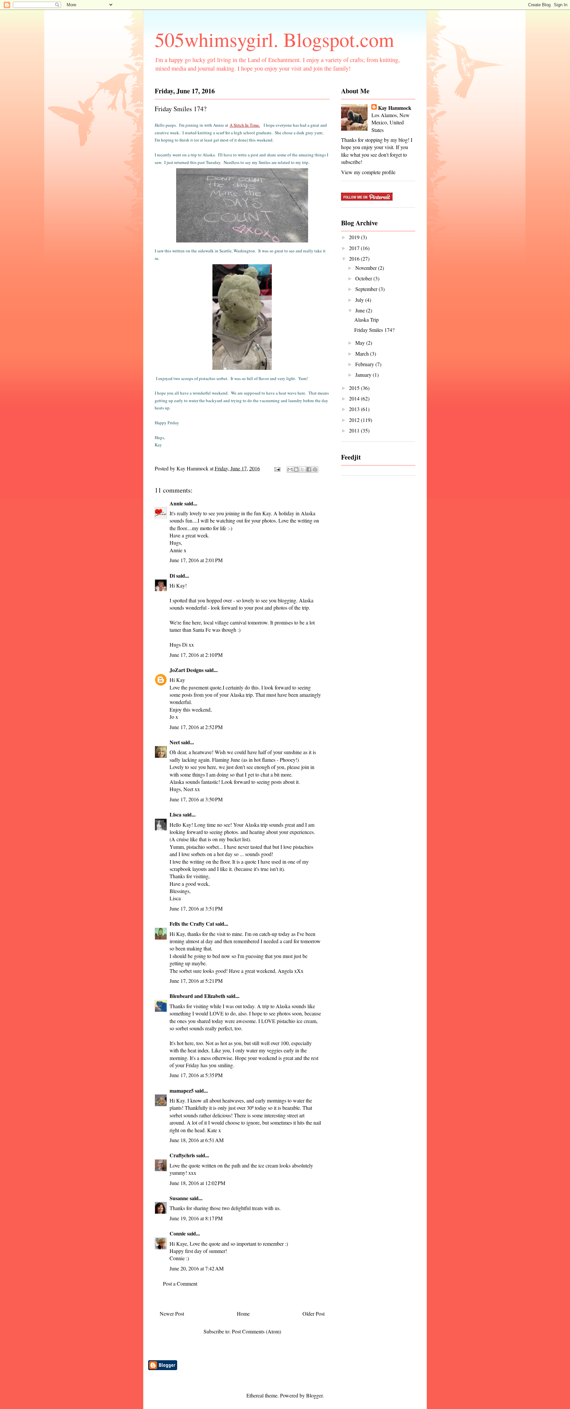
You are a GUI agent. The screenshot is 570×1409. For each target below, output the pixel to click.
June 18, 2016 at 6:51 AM (197, 1140)
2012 (355, 419)
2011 (355, 430)
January (364, 374)
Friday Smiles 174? (374, 329)
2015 (355, 387)
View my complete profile (368, 172)
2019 (355, 237)
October (364, 278)
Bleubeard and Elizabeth (197, 996)
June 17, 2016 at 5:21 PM (196, 980)
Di (172, 575)
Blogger (314, 1395)
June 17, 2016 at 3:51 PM (196, 908)
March (362, 353)
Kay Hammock (394, 108)
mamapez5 (182, 1090)
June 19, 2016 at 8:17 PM (196, 1218)
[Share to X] (302, 469)
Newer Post (172, 1313)
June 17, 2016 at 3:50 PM (196, 799)
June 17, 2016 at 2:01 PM (196, 560)
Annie (176, 503)
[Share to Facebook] (308, 469)
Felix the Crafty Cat (192, 923)
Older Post (313, 1313)
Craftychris (182, 1155)
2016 (355, 258)
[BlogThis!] (296, 469)
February (365, 364)
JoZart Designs (187, 670)
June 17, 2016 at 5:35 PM (196, 1075)
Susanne (179, 1198)
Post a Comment (180, 1283)
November (366, 267)
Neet (175, 742)
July (360, 299)
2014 (355, 398)
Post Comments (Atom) (256, 1331)
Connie (178, 1233)
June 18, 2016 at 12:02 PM (197, 1182)
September (367, 288)
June (360, 310)
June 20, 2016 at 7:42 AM (197, 1268)
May (360, 342)
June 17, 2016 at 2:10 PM (196, 654)
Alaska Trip (366, 319)
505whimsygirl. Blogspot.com (274, 39)
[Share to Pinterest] (315, 469)
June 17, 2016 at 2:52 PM (196, 726)
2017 (355, 247)
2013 (355, 408)
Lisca (175, 814)
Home (243, 1313)
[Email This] (290, 469)
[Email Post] (277, 468)
